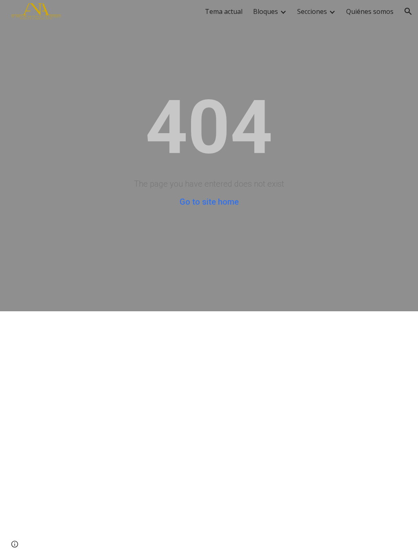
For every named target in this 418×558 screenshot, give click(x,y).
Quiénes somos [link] (370, 11)
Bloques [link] (265, 11)
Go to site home (209, 202)
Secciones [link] (312, 11)
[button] (408, 11)
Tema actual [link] (223, 11)
